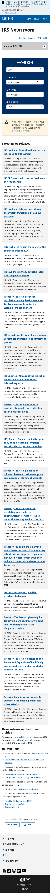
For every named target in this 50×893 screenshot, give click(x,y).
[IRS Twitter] (9, 870)
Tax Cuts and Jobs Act (14, 804)
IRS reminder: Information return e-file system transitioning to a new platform (23, 213)
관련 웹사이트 (11, 860)
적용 (40, 69)
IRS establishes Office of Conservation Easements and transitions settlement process (25, 338)
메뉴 (45, 19)
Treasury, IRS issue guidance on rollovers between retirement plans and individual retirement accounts (23, 474)
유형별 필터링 (12, 102)
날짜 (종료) (11, 89)
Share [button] (14, 824)
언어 (7, 855)
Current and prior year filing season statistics (25, 777)
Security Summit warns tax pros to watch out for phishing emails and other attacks (22, 700)
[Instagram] (14, 870)
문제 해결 (9, 849)
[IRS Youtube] (24, 870)
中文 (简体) (42, 38)
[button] (37, 19)
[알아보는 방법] (25, 11)
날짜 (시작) (11, 77)
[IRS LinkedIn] (19, 870)
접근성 (25, 889)
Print (30, 824)
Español (31, 38)
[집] (7, 18)
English (22, 38)
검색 (29, 19)
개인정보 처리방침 (25, 885)
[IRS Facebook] (4, 870)
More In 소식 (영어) (14, 46)
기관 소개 (9, 838)
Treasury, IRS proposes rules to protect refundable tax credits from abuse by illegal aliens (23, 408)
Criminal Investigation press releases (21, 789)
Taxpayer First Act (13, 807)
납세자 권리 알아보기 (14, 844)
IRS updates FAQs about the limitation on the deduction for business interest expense (24, 379)
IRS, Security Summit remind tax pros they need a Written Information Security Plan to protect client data (24, 443)
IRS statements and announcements (21, 774)
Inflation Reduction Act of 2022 (18, 801)
